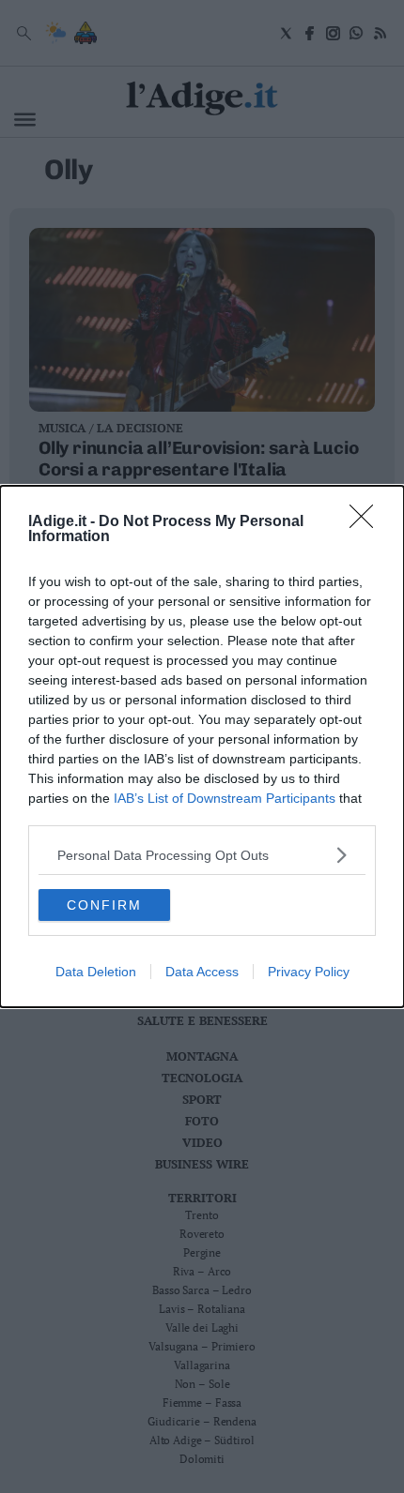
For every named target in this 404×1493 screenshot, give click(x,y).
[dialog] (202, 746)
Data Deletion (95, 971)
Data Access (202, 971)
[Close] (367, 522)
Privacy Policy (309, 971)
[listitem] (202, 855)
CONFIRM (104, 904)
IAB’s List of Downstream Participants (224, 798)
